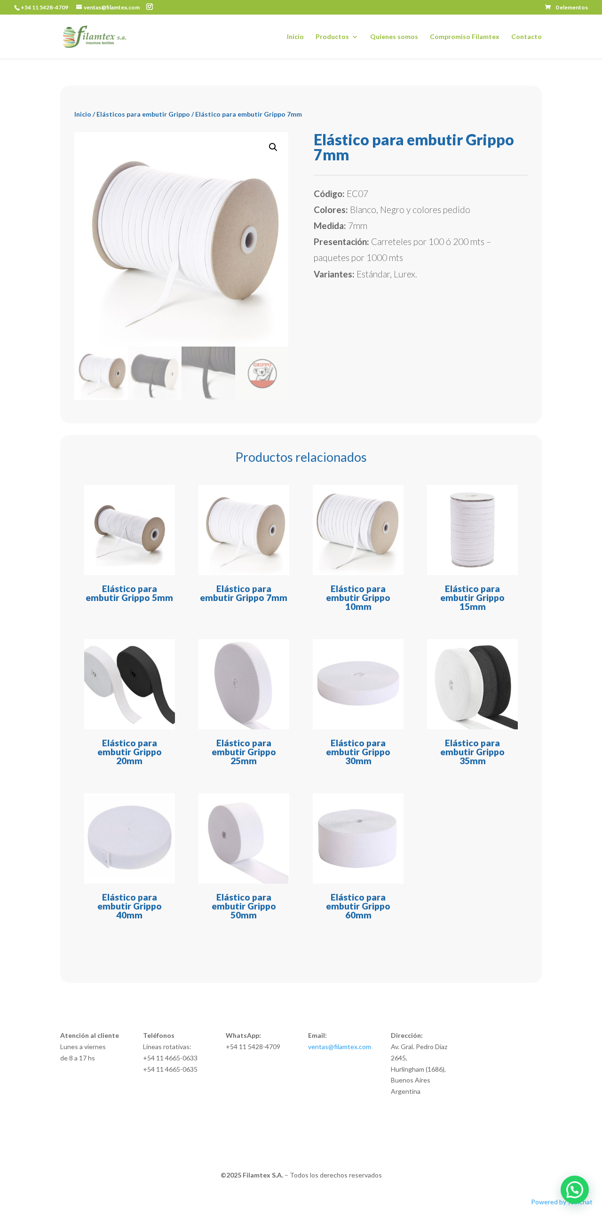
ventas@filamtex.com (339, 1047)
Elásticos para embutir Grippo (143, 114)
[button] (273, 147)
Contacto (526, 36)
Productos (332, 36)
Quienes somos (394, 36)
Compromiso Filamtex (464, 36)
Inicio (295, 36)
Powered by (562, 1202)
